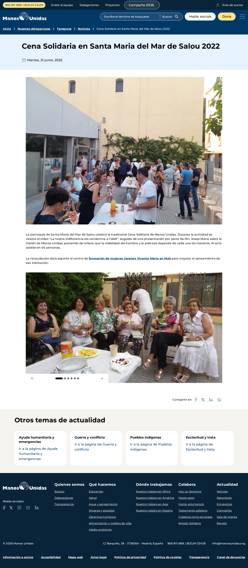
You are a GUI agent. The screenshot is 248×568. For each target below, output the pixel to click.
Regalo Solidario (189, 523)
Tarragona (64, 29)
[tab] (59, 378)
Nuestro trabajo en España (154, 510)
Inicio (7, 29)
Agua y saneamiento (103, 504)
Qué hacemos (102, 484)
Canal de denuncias (231, 557)
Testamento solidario (192, 510)
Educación (96, 491)
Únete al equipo (62, 5)
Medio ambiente (100, 529)
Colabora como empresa (195, 517)
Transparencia (64, 504)
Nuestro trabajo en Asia (152, 504)
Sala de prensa (227, 517)
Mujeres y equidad (101, 510)
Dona (226, 17)
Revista (222, 523)
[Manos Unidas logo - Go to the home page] (24, 19)
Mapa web (75, 557)
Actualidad (227, 484)
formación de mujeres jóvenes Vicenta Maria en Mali (130, 258)
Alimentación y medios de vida (110, 523)
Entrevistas (224, 504)
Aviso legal (99, 557)
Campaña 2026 (141, 5)
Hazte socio (186, 498)
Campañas (224, 510)
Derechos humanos (102, 517)
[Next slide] (101, 378)
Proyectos (112, 5)
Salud (93, 498)
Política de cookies (168, 557)
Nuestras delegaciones (34, 29)
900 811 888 (13, 5)
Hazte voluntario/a (191, 504)
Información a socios (18, 557)
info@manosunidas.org (228, 543)
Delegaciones (89, 5)
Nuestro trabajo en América (155, 498)
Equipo (59, 491)
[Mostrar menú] (241, 16)
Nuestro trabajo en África (153, 491)
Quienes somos (69, 484)
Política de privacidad (130, 557)
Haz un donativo (189, 491)
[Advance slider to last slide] (32, 378)
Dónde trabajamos (154, 484)
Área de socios (232, 5)
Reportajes (224, 498)
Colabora (187, 484)
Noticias (84, 29)
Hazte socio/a (200, 17)
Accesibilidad (51, 557)
